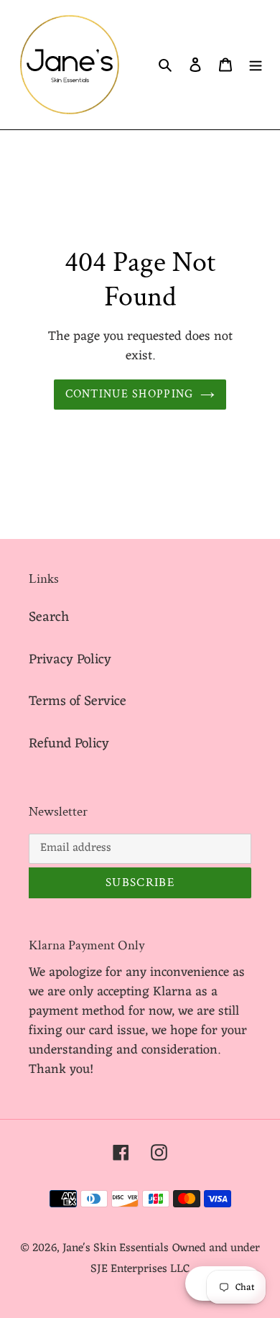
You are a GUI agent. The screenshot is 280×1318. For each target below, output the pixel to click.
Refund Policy (69, 744)
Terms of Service (77, 701)
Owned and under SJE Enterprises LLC (175, 1258)
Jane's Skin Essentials (115, 1248)
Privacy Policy (70, 660)
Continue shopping (129, 394)
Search (49, 617)
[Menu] (256, 65)
